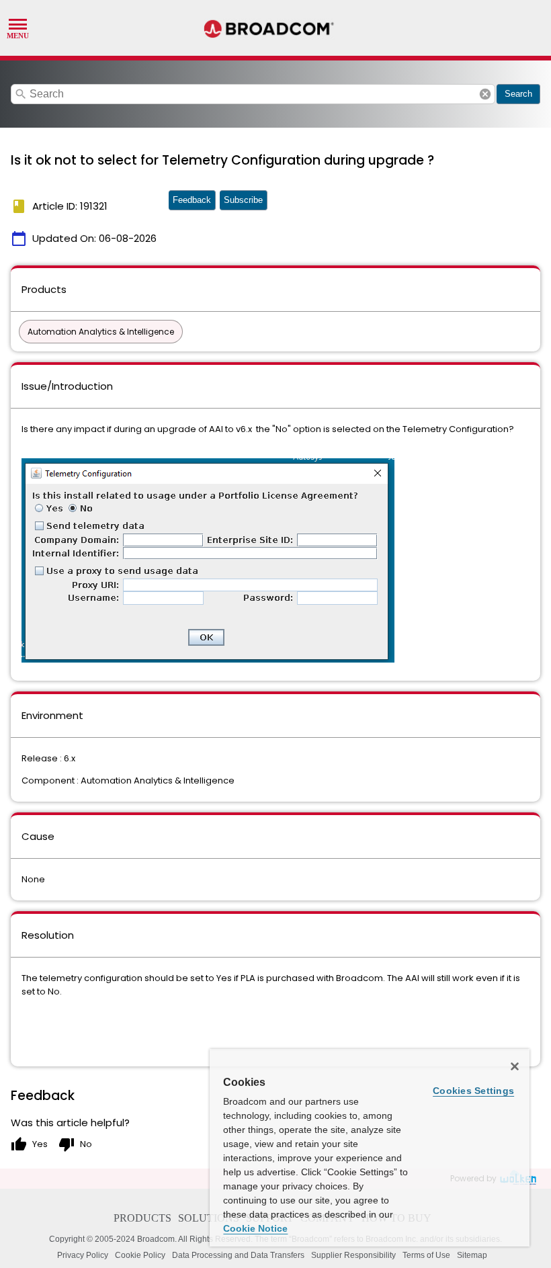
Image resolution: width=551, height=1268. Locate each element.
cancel (485, 94)
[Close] (515, 1066)
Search (518, 94)
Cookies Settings (473, 1090)
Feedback (192, 200)
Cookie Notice (255, 1228)
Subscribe (243, 200)
